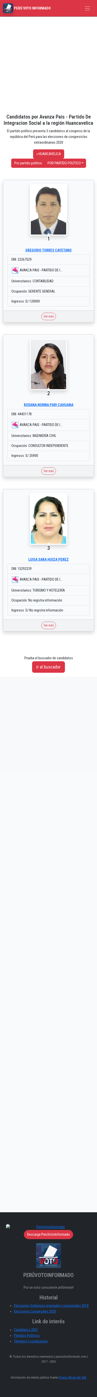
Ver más (49, 316)
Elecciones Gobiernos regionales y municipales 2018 (51, 1306)
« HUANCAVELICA (48, 154)
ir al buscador (48, 666)
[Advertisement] (48, 65)
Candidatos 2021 (26, 1330)
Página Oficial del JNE (72, 1377)
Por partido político (28, 163)
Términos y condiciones (31, 1341)
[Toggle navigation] (87, 8)
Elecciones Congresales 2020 (35, 1311)
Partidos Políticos (27, 1336)
